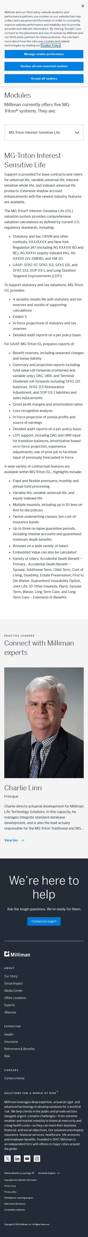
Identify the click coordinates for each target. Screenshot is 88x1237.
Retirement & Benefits (19, 1049)
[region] (44, 43)
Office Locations (15, 998)
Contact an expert (44, 921)
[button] (7, 1158)
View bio (11, 840)
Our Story (11, 976)
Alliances (10, 1012)
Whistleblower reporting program (18, 1198)
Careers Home (14, 1078)
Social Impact (13, 983)
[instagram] (37, 1158)
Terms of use (10, 1186)
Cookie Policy (50, 45)
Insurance (11, 1042)
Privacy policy (10, 1192)
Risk (7, 1056)
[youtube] (27, 1158)
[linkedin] (17, 1158)
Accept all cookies (44, 78)
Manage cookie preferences (44, 54)
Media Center (13, 991)
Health (8, 1034)
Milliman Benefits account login (17, 1173)
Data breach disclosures (15, 1204)
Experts (9, 1005)
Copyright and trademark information (20, 1180)
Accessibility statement (14, 1210)
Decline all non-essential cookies (44, 66)
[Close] (83, 6)
